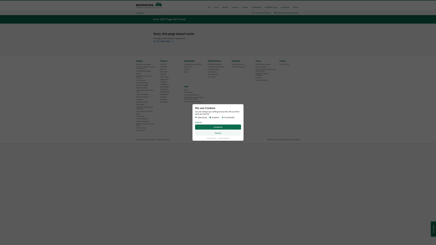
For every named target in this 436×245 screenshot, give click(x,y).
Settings (198, 122)
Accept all (218, 127)
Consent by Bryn (223, 138)
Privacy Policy (211, 138)
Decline (218, 133)
